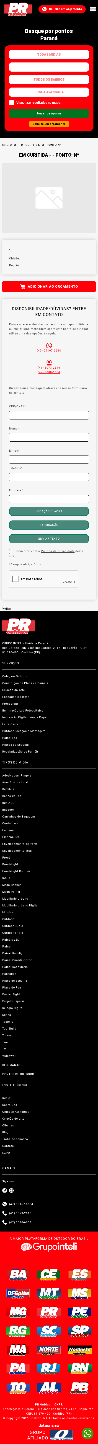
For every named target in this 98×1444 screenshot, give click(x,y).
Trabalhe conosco (15, 1139)
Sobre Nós (9, 1105)
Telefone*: (16, 468)
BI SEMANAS (11, 1065)
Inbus (6, 878)
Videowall (9, 1056)
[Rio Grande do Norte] (80, 1368)
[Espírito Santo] (80, 1275)
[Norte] (49, 1350)
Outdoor (8, 919)
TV (4, 1049)
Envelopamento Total (17, 850)
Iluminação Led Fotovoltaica (23, 710)
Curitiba (33, 145)
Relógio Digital (12, 1008)
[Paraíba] (80, 1388)
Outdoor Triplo (12, 932)
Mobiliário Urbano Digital (20, 905)
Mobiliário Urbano (15, 898)
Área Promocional (15, 782)
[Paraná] (49, 1312)
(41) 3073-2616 (49, 367)
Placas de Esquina (15, 744)
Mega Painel (11, 891)
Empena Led (11, 837)
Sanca (6, 1015)
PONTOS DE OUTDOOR (18, 1074)
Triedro (7, 1042)
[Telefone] (4, 1213)
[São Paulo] (80, 1331)
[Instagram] (11, 1190)
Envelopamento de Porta (20, 844)
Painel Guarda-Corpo (17, 960)
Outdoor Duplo (12, 926)
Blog (5, 1132)
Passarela (9, 974)
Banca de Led (11, 796)
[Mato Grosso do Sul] (80, 1293)
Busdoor (8, 809)
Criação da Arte (13, 690)
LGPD (6, 1152)
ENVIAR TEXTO (49, 538)
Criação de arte (13, 1118)
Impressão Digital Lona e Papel (24, 717)
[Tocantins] (18, 1388)
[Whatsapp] (4, 1204)
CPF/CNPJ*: (18, 406)
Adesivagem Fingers (16, 775)
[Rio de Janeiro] (49, 1368)
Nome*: (14, 428)
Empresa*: (16, 490)
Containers (10, 823)
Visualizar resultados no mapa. (38, 102)
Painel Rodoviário (15, 967)
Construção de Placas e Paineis (25, 683)
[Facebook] (4, 1190)
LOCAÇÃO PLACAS (49, 511)
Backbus (8, 789)
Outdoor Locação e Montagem (24, 731)
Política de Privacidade (58, 551)
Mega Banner (11, 885)
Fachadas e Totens (15, 697)
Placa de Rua (11, 987)
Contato (8, 1146)
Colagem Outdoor (15, 676)
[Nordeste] (80, 1350)
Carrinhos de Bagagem (18, 816)
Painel (6, 946)
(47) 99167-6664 (49, 350)
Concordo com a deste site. (46, 554)
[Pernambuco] (80, 1312)
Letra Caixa (10, 724)
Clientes (8, 1125)
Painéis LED (10, 939)
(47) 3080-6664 (49, 372)
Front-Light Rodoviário (18, 871)
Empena (8, 830)
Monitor (7, 912)
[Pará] (18, 1368)
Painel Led (9, 738)
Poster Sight (11, 994)
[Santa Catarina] (49, 1331)
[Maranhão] (18, 1350)
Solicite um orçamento (65, 9)
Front (6, 857)
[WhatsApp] (87, 1433)
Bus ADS (8, 803)
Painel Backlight (14, 953)
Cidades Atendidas (15, 1111)
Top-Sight (9, 1028)
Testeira (8, 1021)
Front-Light (10, 703)
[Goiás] (18, 1293)
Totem (6, 1035)
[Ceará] (49, 1275)
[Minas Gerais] (18, 1312)
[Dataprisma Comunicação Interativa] (49, 1425)
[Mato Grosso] (49, 1293)
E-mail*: (15, 450)
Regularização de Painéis (20, 751)
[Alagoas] (49, 1387)
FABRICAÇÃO (49, 525)
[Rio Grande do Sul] (18, 1331)
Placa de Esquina (14, 980)
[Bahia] (18, 1275)
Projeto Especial (14, 1001)
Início (7, 145)
